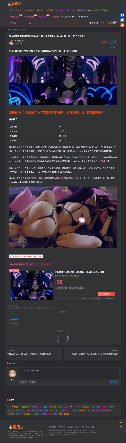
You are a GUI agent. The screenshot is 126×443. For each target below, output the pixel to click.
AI (71, 406)
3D (71, 147)
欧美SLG (11, 410)
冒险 (101, 161)
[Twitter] (122, 20)
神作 (55, 414)
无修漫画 (11, 414)
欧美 (111, 406)
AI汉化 (34, 406)
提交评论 (113, 382)
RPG (18, 410)
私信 (114, 42)
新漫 (92, 406)
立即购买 (106, 294)
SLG (75, 406)
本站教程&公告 (68, 16)
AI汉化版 (43, 414)
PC (9, 406)
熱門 (98, 406)
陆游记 (68, 435)
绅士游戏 (15, 406)
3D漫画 (65, 406)
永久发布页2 (90, 427)
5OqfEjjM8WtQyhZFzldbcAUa (26, 256)
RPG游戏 (35, 414)
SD (23, 410)
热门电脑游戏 (106, 410)
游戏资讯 (82, 16)
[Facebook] (122, 15)
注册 (96, 23)
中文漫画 (52, 406)
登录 (91, 23)
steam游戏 (95, 410)
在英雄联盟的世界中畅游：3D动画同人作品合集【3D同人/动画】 (48, 36)
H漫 (88, 410)
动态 (32, 410)
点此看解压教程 (44, 264)
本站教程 (70, 427)
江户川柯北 (19, 41)
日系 (56, 410)
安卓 (45, 406)
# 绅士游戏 (14, 323)
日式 (69, 410)
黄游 (40, 406)
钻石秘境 (16, 29)
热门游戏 (105, 406)
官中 (27, 410)
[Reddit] (122, 25)
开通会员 (114, 23)
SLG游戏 (82, 410)
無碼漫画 (86, 406)
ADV (75, 410)
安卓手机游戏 (64, 414)
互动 (50, 414)
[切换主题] (121, 427)
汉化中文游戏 (25, 406)
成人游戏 (27, 414)
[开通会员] (121, 421)
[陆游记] (15, 3)
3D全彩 (18, 414)
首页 (9, 29)
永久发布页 (80, 427)
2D (51, 410)
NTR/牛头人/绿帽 (42, 410)
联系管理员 (53, 427)
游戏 (59, 406)
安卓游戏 (63, 410)
